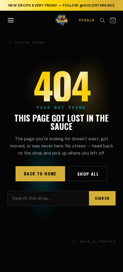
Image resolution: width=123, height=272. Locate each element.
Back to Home (40, 173)
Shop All (88, 174)
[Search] (102, 20)
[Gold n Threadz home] (61, 20)
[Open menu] (10, 20)
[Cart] (113, 20)
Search (102, 198)
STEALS (86, 20)
